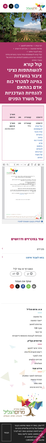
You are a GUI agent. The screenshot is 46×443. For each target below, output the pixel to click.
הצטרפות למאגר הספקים (32, 375)
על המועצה (37, 316)
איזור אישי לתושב (35, 348)
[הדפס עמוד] (34, 286)
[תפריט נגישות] (11, 6)
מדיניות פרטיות (36, 387)
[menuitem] (23, 249)
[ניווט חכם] (16, 6)
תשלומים (38, 363)
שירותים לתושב (35, 324)
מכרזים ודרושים (35, 359)
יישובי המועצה (36, 320)
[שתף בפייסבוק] (23, 286)
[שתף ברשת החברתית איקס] (17, 286)
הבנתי (6, 432)
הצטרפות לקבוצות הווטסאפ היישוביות (27, 335)
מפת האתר (38, 383)
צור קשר (38, 332)
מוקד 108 (38, 328)
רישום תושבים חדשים (33, 352)
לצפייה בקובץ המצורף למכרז (29, 221)
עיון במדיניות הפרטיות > (35, 439)
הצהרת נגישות (36, 379)
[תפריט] (5, 6)
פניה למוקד (37, 355)
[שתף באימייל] (12, 286)
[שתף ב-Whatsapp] (28, 286)
